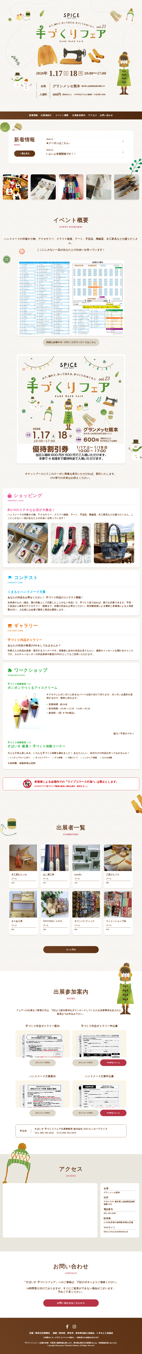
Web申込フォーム (113, 1063)
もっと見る (71, 949)
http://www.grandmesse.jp (116, 1231)
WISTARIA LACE (52, 921)
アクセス (92, 115)
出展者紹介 (46, 115)
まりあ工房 (16, 921)
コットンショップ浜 (116, 921)
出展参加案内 (78, 115)
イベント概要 (62, 115)
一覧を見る (25, 153)
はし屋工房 (48, 874)
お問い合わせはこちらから (71, 1303)
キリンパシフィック (84, 921)
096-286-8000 (110, 1213)
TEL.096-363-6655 (44, 1133)
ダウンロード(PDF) (43, 1063)
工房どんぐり (112, 874)
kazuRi (77, 874)
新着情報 (33, 115)
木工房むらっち (19, 874)
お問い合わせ (106, 115)
